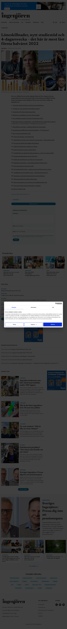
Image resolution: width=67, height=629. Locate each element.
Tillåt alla (53, 324)
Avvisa (14, 324)
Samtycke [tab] (14, 307)
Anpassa (33, 324)
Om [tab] (53, 307)
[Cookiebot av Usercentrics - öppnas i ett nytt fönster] (56, 304)
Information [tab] (33, 307)
